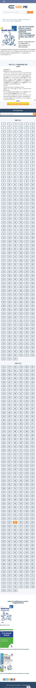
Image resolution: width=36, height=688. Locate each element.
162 (32, 222)
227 (27, 264)
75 (15, 169)
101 (27, 184)
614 (27, 515)
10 (21, 128)
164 (9, 226)
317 (27, 321)
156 (32, 218)
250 (21, 279)
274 (21, 294)
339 (15, 336)
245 (27, 275)
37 (3, 146)
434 (27, 401)
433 (21, 401)
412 (4, 390)
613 (21, 515)
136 (21, 207)
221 (27, 260)
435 (32, 401)
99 (15, 184)
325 (4, 328)
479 (9, 431)
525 (32, 458)
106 (21, 188)
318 (32, 321)
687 (32, 560)
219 (15, 260)
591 (32, 499)
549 (32, 473)
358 (21, 347)
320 (9, 325)
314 (9, 321)
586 (4, 499)
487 (21, 435)
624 (15, 522)
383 (9, 371)
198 (32, 245)
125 (27, 200)
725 (9, 587)
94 (21, 181)
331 (4, 332)
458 (27, 416)
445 (21, 408)
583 (21, 496)
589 (21, 499)
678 (15, 556)
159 (15, 222)
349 (4, 344)
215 (27, 256)
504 (15, 446)
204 (32, 249)
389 (9, 374)
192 (32, 241)
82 (21, 173)
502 (4, 446)
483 (32, 431)
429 (32, 397)
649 (21, 537)
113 (27, 192)
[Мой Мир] (12, 679)
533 (9, 465)
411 (32, 386)
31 (3, 143)
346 (21, 340)
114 (32, 192)
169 (4, 230)
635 (9, 530)
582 (15, 496)
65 (26, 162)
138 (32, 207)
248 (9, 279)
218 (9, 260)
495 (32, 439)
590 (27, 499)
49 (3, 154)
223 (4, 264)
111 (15, 192)
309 (15, 317)
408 (15, 386)
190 (21, 241)
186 (32, 237)
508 (4, 450)
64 (21, 162)
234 (32, 268)
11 (26, 128)
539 (9, 469)
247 (4, 279)
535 (21, 465)
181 (4, 237)
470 (27, 424)
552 (15, 477)
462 (15, 420)
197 (27, 245)
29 (26, 139)
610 (4, 515)
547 (21, 473)
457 (21, 416)
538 (4, 469)
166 (21, 226)
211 (4, 256)
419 (9, 393)
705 (32, 571)
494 (27, 439)
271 (4, 294)
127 (4, 203)
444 (15, 408)
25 (3, 139)
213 (15, 256)
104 (9, 188)
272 (9, 294)
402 (15, 382)
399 (32, 378)
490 (4, 439)
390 (15, 374)
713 (9, 579)
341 (27, 336)
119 (27, 196)
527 (9, 462)
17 (26, 131)
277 (4, 298)
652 (4, 541)
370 (21, 355)
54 (32, 154)
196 (21, 245)
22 (21, 135)
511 (21, 450)
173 (27, 230)
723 (32, 583)
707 (9, 575)
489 (32, 435)
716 (27, 579)
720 (15, 583)
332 (9, 332)
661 (21, 545)
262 (21, 287)
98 (9, 184)
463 (21, 420)
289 (4, 306)
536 (27, 465)
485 (9, 435)
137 (27, 207)
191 (27, 241)
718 (4, 583)
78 (32, 169)
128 (9, 203)
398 (27, 378)
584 (27, 496)
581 (9, 496)
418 (4, 393)
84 (32, 173)
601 (21, 507)
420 (15, 393)
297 (15, 309)
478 (4, 431)
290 (9, 306)
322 (21, 325)
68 (9, 165)
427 (21, 397)
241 (4, 275)
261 (15, 287)
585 (32, 496)
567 (32, 484)
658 (4, 545)
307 (4, 317)
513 (32, 450)
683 (9, 560)
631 (21, 526)
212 (9, 256)
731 (9, 590)
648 (15, 537)
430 (4, 401)
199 (4, 249)
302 (9, 313)
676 (4, 556)
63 (15, 162)
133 (4, 207)
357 (15, 347)
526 (4, 462)
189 (15, 241)
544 (4, 473)
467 (9, 424)
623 (9, 522)
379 (21, 367)
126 (32, 200)
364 (21, 351)
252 (32, 279)
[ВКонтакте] (4, 679)
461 (9, 420)
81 (15, 173)
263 (27, 287)
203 (27, 249)
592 (4, 503)
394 (4, 378)
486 (15, 435)
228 (32, 264)
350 (9, 344)
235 (4, 272)
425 (9, 397)
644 (27, 534)
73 (3, 169)
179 (27, 234)
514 (4, 454)
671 (9, 552)
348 (32, 340)
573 (32, 488)
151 (4, 218)
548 (27, 473)
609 (32, 511)
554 (27, 477)
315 (15, 321)
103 (4, 188)
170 (9, 230)
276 (32, 294)
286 (21, 302)
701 (9, 571)
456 (15, 416)
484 (4, 435)
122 (9, 200)
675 (32, 552)
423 (32, 393)
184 (21, 237)
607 (21, 511)
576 (15, 492)
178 (21, 234)
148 (21, 215)
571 (21, 488)
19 (3, 135)
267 (15, 290)
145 (4, 215)
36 (32, 143)
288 (32, 302)
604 (4, 511)
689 (9, 564)
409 (21, 386)
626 (27, 522)
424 (4, 397)
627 (32, 522)
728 (27, 587)
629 (9, 526)
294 (32, 306)
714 (15, 579)
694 (4, 568)
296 (9, 309)
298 (21, 309)
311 (27, 317)
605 (9, 511)
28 (21, 139)
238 (21, 272)
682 (4, 560)
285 (15, 302)
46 (21, 150)
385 (21, 371)
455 (9, 416)
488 (27, 435)
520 (4, 458)
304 (21, 313)
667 (21, 549)
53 (26, 154)
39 (15, 146)
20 (9, 135)
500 (27, 443)
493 (21, 439)
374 (9, 359)
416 (27, 390)
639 (32, 530)
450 (15, 412)
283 (4, 302)
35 (26, 143)
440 (27, 405)
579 (32, 492)
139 (4, 211)
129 (15, 203)
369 (15, 355)
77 (26, 169)
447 (32, 408)
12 (32, 128)
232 (21, 268)
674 (27, 552)
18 (32, 131)
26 (9, 139)
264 (32, 287)
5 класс (7, 19)
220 (21, 260)
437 (9, 405)
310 (21, 317)
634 (4, 530)
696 (15, 568)
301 (4, 313)
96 (32, 181)
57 (15, 158)
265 (4, 290)
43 (3, 150)
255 (15, 283)
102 (32, 184)
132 (32, 203)
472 (4, 427)
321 (15, 325)
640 (4, 534)
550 (4, 477)
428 (27, 397)
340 (21, 336)
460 (4, 420)
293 (27, 306)
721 (21, 583)
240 (32, 272)
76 (21, 169)
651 (32, 537)
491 (9, 439)
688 (4, 564)
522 (15, 458)
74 (9, 169)
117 (15, 196)
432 (15, 401)
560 (27, 480)
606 (15, 511)
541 (21, 469)
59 (26, 158)
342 (32, 336)
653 (9, 541)
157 (4, 222)
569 (9, 488)
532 (4, 465)
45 (15, 150)
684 (15, 560)
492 (15, 439)
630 (15, 526)
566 (27, 484)
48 (32, 150)
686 (27, 560)
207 (15, 253)
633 (32, 526)
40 (21, 146)
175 (4, 234)
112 (21, 192)
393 (32, 374)
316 (21, 321)
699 (32, 568)
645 (32, 534)
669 (32, 549)
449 (9, 412)
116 (9, 196)
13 (3, 131)
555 (32, 477)
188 (9, 241)
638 (27, 530)
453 (32, 412)
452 (27, 412)
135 (15, 207)
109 (4, 192)
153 (15, 218)
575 (9, 492)
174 (32, 230)
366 (32, 351)
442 (4, 408)
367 (4, 355)
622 (4, 522)
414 (15, 390)
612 (15, 515)
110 (9, 192)
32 (9, 143)
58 (21, 158)
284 (9, 302)
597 (32, 503)
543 (32, 469)
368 (9, 355)
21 (15, 135)
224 (9, 264)
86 (9, 177)
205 (4, 253)
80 (9, 173)
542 (27, 469)
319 (4, 325)
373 (4, 359)
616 (4, 518)
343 (4, 340)
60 (32, 158)
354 (32, 344)
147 (15, 215)
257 (27, 283)
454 (4, 416)
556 (4, 480)
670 (4, 552)
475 (21, 427)
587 (9, 499)
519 (32, 454)
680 (27, 556)
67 (3, 165)
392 (27, 374)
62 (9, 162)
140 (9, 211)
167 (27, 226)
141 (15, 211)
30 (32, 139)
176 (9, 234)
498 (15, 443)
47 (26, 150)
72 (32, 165)
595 (21, 503)
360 (32, 347)
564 (15, 484)
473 (9, 427)
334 (21, 332)
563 (9, 484)
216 (32, 256)
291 (15, 306)
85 (3, 177)
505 (21, 446)
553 (21, 477)
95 (26, 181)
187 (4, 241)
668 (27, 549)
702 (15, 571)
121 (4, 200)
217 (4, 260)
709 (21, 575)
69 (15, 165)
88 (21, 177)
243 (15, 275)
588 (15, 499)
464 (27, 420)
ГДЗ (4, 19)
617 (9, 518)
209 (27, 253)
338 (9, 336)
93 (15, 181)
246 (32, 275)
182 (9, 237)
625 (21, 522)
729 (32, 587)
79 (3, 173)
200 (9, 249)
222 (32, 260)
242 (9, 275)
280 (21, 298)
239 (27, 272)
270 (32, 290)
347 (27, 340)
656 (27, 541)
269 (27, 290)
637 (21, 530)
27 (15, 139)
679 (21, 556)
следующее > (24, 103)
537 (32, 465)
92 (9, 181)
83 (26, 173)
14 (9, 131)
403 (21, 382)
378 (15, 367)
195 (15, 245)
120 (32, 196)
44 (9, 150)
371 (27, 355)
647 (9, 537)
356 (9, 347)
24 (32, 135)
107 (27, 188)
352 (21, 344)
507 (32, 446)
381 (32, 367)
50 (9, 154)
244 (21, 275)
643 (21, 534)
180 (32, 234)
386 (27, 371)
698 (27, 568)
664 (4, 549)
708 (15, 575)
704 (27, 571)
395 (9, 378)
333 (15, 332)
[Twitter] (7, 679)
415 (21, 390)
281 (27, 298)
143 (27, 211)
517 (21, 454)
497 (9, 443)
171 (15, 230)
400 (4, 382)
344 (9, 340)
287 (27, 302)
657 (32, 541)
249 (15, 279)
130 (21, 203)
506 (27, 446)
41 (26, 146)
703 (21, 571)
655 (21, 541)
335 (27, 332)
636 (15, 530)
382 (4, 371)
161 (27, 222)
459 (32, 416)
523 (21, 458)
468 (15, 424)
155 (27, 218)
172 (21, 230)
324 (32, 325)
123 (15, 200)
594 (15, 503)
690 (15, 564)
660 (15, 545)
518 (27, 454)
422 (27, 393)
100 (21, 184)
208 (21, 253)
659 (9, 545)
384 (15, 371)
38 (9, 146)
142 (21, 211)
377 (9, 367)
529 (21, 462)
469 (21, 424)
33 (15, 143)
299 (27, 309)
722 (27, 583)
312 (32, 317)
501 (32, 443)
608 (27, 511)
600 (15, 507)
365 (27, 351)
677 (9, 556)
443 (9, 408)
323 (27, 325)
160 (21, 222)
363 (15, 351)
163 (4, 226)
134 (9, 207)
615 (32, 515)
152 (9, 218)
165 (15, 226)
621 (32, 518)
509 (9, 450)
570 (15, 488)
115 (4, 196)
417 (32, 390)
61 (3, 162)
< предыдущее (12, 103)
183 (15, 237)
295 (4, 309)
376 (4, 367)
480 (15, 431)
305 (27, 313)
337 (4, 336)
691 (21, 564)
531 (32, 462)
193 (4, 245)
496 (4, 443)
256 (21, 283)
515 (9, 454)
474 (15, 427)
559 (21, 480)
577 (21, 492)
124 (21, 200)
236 (9, 272)
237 (15, 272)
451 (21, 412)
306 (32, 313)
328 (21, 328)
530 (27, 462)
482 (27, 431)
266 (9, 290)
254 (9, 283)
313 (4, 321)
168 (32, 226)
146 (9, 215)
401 (9, 382)
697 (21, 568)
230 (9, 268)
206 (9, 253)
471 (32, 424)
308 (9, 317)
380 (27, 367)
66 (32, 162)
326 (9, 328)
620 (27, 518)
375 (15, 359)
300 (32, 309)
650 (27, 537)
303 (15, 313)
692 (27, 564)
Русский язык (13, 19)
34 (21, 143)
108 (32, 188)
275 (27, 294)
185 (27, 237)
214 (21, 256)
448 (4, 412)
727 (21, 587)
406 (4, 386)
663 (32, 545)
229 (4, 268)
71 (26, 165)
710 (27, 575)
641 (9, 534)
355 (4, 347)
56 (9, 158)
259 (4, 287)
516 (15, 454)
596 (27, 503)
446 (27, 408)
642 (15, 534)
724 (4, 587)
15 (15, 131)
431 (9, 401)
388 (4, 374)
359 (27, 347)
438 (15, 405)
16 (21, 131)
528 (15, 462)
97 (3, 184)
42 (32, 146)
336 (32, 332)
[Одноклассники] (9, 679)
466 (4, 424)
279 (15, 298)
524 (27, 458)
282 (32, 298)
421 (21, 393)
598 (4, 507)
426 (15, 397)
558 (15, 480)
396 (15, 378)
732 (15, 590)
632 (27, 526)
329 (27, 328)
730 (4, 590)
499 (21, 443)
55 (3, 158)
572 (27, 488)
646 (4, 537)
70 (21, 165)
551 (9, 477)
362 (9, 351)
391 (21, 374)
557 (9, 480)
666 (15, 549)
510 (15, 450)
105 (15, 188)
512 (27, 450)
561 (32, 480)
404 (27, 382)
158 (9, 222)
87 (15, 177)
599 (9, 507)
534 (15, 465)
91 (3, 181)
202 (21, 249)
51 (15, 154)
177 (15, 234)
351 (15, 344)
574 (4, 492)
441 (32, 405)
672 (15, 552)
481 (21, 431)
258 (32, 283)
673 (21, 552)
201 (15, 249)
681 (32, 556)
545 (9, 473)
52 (21, 154)
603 (32, 507)
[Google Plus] (14, 679)
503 (9, 446)
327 (15, 328)
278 (9, 298)
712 (4, 579)
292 (21, 306)
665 (9, 549)
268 (21, 290)
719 (9, 583)
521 (9, 458)
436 (4, 405)
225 (15, 264)
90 (32, 177)
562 (4, 484)
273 (15, 294)
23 (26, 135)
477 (32, 427)
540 (15, 469)
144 (32, 211)
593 (9, 503)
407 (9, 386)
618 (15, 518)
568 (4, 488)
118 (21, 196)
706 (4, 575)
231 (15, 268)
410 (27, 386)
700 (4, 571)
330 (32, 328)
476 (27, 427)
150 (32, 215)
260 (9, 287)
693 (32, 564)
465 (32, 420)
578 (27, 492)
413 (9, 390)
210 (32, 253)
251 (27, 279)
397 (21, 378)
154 (21, 218)
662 (27, 545)
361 (4, 351)
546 (15, 473)
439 (21, 405)
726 (15, 587)
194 (9, 245)
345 (15, 340)
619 (21, 518)
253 (4, 283)
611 (9, 515)
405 (32, 382)
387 (32, 371)
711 (32, 575)
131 (27, 203)
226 (21, 264)
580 (4, 496)
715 (21, 579)
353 (27, 344)
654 (15, 541)
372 (32, 355)
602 (27, 507)
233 (27, 268)
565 (21, 484)
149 (27, 215)
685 (21, 560)
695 (9, 568)
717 (32, 579)
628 (4, 526)
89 (26, 177)
